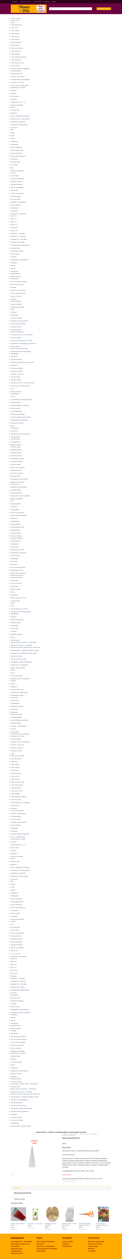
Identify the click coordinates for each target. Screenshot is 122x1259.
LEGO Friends (15, 45)
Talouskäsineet (15, 541)
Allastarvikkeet (15, 1056)
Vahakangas (14, 353)
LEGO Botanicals (16, 25)
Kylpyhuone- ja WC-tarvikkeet (20, 496)
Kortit (13, 592)
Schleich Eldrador (16, 73)
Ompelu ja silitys (16, 470)
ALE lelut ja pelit (16, 1117)
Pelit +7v (13, 222)
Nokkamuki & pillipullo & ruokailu (21, 340)
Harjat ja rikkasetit (17, 538)
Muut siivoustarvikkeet (18, 567)
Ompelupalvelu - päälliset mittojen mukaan (25, 650)
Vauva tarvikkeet (16, 337)
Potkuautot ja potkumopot (19, 124)
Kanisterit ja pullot (17, 461)
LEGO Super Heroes (17, 63)
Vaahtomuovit (15, 640)
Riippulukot (14, 595)
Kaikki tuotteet (15, 18)
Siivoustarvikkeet (16, 536)
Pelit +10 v (14, 224)
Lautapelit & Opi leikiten (18, 956)
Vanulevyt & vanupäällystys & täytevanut (24, 653)
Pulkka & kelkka (16, 301)
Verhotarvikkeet (16, 533)
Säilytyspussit (15, 530)
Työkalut (13, 617)
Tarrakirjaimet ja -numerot (19, 609)
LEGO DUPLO (15, 39)
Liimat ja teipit (15, 601)
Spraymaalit (15, 628)
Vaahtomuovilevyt (16, 656)
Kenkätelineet (15, 521)
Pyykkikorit (14, 518)
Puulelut (13, 93)
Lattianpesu (14, 544)
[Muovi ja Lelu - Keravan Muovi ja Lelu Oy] (29, 9)
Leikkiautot (14, 141)
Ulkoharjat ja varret (17, 570)
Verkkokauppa (93, 1246)
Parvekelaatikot (16, 402)
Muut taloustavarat (17, 473)
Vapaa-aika (14, 712)
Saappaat (14, 686)
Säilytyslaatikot (16, 504)
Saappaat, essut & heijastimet (20, 678)
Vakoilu (13, 265)
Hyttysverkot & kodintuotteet (20, 386)
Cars (12, 168)
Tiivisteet (14, 631)
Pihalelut (14, 312)
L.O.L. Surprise (15, 953)
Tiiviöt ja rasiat (15, 447)
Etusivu (64, 1134)
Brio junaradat (15, 162)
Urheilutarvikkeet (16, 717)
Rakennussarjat (16, 276)
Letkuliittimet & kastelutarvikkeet (21, 399)
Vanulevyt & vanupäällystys (19, 1100)
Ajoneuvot (14, 127)
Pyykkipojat (14, 558)
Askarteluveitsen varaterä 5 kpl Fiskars (69, 1224)
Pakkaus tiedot (19, 1199)
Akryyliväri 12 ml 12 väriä (35, 1223)
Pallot (13, 309)
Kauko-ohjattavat (16, 147)
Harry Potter (15, 176)
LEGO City (14, 28)
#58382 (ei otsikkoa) (17, 706)
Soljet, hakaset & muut (18, 598)
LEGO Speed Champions (18, 57)
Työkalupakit (15, 509)
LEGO (12, 22)
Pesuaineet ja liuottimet (18, 553)
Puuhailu (13, 257)
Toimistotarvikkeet (17, 368)
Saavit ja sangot (16, 464)
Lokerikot (14, 506)
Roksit (13, 684)
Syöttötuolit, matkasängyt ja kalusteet (23, 343)
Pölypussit (14, 564)
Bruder (13, 138)
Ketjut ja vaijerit (16, 589)
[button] (37, 1)
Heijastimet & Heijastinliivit (19, 692)
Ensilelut (13, 90)
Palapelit (13, 976)
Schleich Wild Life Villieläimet (20, 79)
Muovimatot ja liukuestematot (20, 434)
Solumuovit (14, 709)
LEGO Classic (15, 30)
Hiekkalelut (14, 315)
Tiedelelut (14, 263)
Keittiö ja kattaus (16, 445)
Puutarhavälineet (16, 411)
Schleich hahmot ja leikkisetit (20, 68)
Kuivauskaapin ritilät (17, 527)
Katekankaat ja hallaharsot (19, 420)
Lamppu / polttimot (17, 374)
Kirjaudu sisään (67, 1241)
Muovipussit (15, 580)
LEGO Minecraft (16, 51)
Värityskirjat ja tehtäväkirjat (20, 260)
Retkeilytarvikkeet (16, 714)
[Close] (12, 1129)
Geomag (13, 287)
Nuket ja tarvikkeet (17, 105)
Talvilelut (14, 299)
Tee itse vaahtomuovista (18, 659)
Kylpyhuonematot (16, 493)
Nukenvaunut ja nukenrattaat (20, 119)
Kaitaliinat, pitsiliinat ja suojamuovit (22, 362)
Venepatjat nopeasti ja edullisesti (21, 662)
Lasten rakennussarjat (18, 293)
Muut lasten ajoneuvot (18, 156)
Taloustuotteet (15, 437)
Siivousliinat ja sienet (17, 550)
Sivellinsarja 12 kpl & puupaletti (51, 1224)
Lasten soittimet (16, 296)
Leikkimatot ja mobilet (18, 87)
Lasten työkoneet (16, 153)
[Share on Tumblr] (75, 1181)
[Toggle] (12, 1188)
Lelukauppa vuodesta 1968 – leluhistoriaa (24, 1084)
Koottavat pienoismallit (18, 290)
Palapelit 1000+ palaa (18, 242)
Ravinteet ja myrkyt (17, 423)
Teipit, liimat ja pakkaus (18, 573)
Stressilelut (14, 995)
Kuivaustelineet (16, 524)
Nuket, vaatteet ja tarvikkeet (20, 116)
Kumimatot (14, 431)
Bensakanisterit (16, 622)
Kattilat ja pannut (16, 455)
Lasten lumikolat (16, 304)
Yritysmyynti (46, 1)
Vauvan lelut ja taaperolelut (20, 85)
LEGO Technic (15, 65)
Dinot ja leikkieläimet (17, 178)
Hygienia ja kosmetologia (19, 487)
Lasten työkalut (16, 205)
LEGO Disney (15, 36)
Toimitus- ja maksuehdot (46, 1246)
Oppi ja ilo (14, 230)
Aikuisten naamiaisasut (18, 813)
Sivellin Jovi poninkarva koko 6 (17, 1224)
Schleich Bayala (16, 71)
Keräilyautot (15, 144)
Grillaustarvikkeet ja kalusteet (20, 417)
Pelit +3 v (14, 216)
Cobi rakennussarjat (17, 284)
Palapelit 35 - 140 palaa (18, 236)
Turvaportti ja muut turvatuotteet (22, 334)
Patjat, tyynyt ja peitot (18, 668)
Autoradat (14, 165)
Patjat (13, 670)
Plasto (13, 132)
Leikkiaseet (14, 208)
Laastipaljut (14, 625)
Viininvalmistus (15, 476)
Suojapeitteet (15, 703)
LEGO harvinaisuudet (17, 756)
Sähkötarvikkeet (16, 380)
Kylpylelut (14, 99)
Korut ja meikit (15, 199)
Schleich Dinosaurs (17, 748)
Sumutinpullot (15, 555)
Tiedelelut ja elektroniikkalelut (21, 1012)
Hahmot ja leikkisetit (17, 171)
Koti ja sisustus (15, 346)
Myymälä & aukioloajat (96, 1241)
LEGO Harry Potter (17, 48)
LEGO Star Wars (16, 60)
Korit (12, 501)
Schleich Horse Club (17, 82)
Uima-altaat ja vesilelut (18, 324)
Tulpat (13, 637)
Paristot (13, 729)
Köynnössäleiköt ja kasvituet (20, 405)
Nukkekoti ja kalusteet (18, 122)
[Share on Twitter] (66, 1181)
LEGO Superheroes (17, 785)
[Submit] (93, 8)
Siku (12, 130)
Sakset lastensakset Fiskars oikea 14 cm (85, 1224)
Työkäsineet (14, 614)
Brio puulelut (15, 96)
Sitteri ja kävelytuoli (17, 332)
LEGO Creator (15, 33)
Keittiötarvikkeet (16, 453)
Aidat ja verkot (15, 408)
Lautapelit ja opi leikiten (18, 214)
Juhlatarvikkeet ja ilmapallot (20, 834)
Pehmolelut (14, 271)
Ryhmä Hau (14, 190)
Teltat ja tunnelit (16, 327)
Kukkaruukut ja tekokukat (19, 348)
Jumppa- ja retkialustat (18, 726)
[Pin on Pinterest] (72, 1181)
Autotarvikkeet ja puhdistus (20, 720)
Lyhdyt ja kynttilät (16, 371)
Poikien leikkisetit (16, 942)
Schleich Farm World (17, 76)
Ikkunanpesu (15, 547)
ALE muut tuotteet (17, 1120)
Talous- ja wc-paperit (18, 467)
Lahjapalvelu (15, 1123)
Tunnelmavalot (15, 377)
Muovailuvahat (15, 248)
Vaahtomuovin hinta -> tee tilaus (21, 645)
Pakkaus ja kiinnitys (17, 575)
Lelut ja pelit (15, 20)
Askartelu (14, 993)
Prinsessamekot (16, 196)
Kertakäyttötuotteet (17, 458)
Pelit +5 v (14, 219)
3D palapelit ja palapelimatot (20, 245)
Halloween (14, 211)
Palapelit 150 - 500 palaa (19, 239)
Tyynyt (13, 673)
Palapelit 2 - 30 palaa (18, 233)
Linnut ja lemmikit (17, 676)
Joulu (12, 388)
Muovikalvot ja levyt (17, 695)
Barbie (13, 107)
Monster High (15, 110)
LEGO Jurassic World (17, 782)
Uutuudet (14, 1114)
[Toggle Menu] (12, 15)
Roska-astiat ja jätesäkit (18, 515)
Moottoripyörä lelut (17, 150)
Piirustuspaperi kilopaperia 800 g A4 (102, 1224)
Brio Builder (14, 278)
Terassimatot (15, 428)
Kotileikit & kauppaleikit (18, 202)
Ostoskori (65, 1244)
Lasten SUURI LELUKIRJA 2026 (21, 1126)
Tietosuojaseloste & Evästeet (47, 1248)
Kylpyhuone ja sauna (17, 482)
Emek (12, 135)
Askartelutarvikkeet (17, 251)
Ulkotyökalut (15, 394)
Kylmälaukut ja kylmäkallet (19, 479)
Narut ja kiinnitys (16, 583)
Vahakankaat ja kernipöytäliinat (21, 351)
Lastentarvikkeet (16, 329)
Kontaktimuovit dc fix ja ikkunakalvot (23, 383)
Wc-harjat (14, 561)
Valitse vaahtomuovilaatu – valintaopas (23, 642)
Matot (13, 426)
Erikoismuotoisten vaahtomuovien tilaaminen (25, 647)
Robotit (13, 268)
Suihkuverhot (15, 484)
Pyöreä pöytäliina (16, 359)
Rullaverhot (14, 365)
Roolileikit (14, 808)
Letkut (13, 396)
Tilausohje (40, 1244)
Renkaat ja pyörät (16, 634)
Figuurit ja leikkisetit (17, 187)
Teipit (12, 606)
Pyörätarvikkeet (16, 723)
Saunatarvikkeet (16, 490)
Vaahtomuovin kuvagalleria (19, 665)
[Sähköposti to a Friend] (69, 1181)
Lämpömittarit (15, 439)
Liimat (13, 603)
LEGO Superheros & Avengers (20, 802)
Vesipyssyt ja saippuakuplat (19, 321)
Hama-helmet (15, 254)
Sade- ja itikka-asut (17, 689)
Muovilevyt (14, 697)
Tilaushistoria (67, 1246)
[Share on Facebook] (63, 1181)
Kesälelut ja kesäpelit (17, 307)
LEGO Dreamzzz (16, 42)
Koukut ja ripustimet (17, 512)
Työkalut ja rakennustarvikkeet (21, 612)
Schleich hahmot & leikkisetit (20, 734)
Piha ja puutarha (16, 391)
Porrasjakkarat (15, 442)
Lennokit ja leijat (16, 318)
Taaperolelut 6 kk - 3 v (18, 102)
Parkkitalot (14, 159)
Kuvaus (16, 1188)
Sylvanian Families (16, 181)
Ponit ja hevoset (16, 936)
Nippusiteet (14, 586)
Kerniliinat (14, 356)
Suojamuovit (15, 700)
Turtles (13, 173)
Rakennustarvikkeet (17, 619)
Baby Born (14, 113)
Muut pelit (14, 227)
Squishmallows (15, 273)
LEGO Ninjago (15, 54)
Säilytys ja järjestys (17, 498)
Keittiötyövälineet (16, 450)
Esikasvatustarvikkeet (18, 414)
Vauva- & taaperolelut (18, 837)
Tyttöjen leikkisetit (17, 184)
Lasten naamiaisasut (17, 193)
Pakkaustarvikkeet (17, 577)
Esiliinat (13, 681)
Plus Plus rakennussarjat (19, 281)
